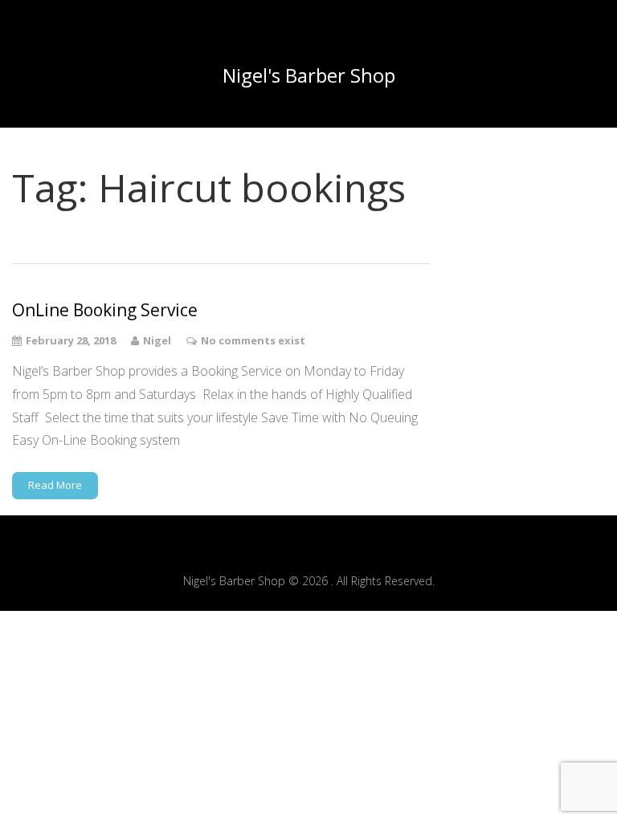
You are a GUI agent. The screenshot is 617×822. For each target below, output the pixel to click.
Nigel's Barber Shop (309, 75)
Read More (55, 485)
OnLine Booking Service (105, 310)
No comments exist (253, 340)
